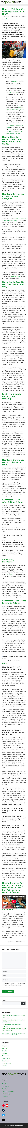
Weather (4, 1066)
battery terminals (13, 92)
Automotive (5, 1046)
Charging (4, 1053)
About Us (5, 1089)
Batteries (4, 1048)
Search (4, 1000)
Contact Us (5, 1086)
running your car (15, 276)
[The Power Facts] (11, 2)
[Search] (23, 1003)
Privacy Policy (6, 1094)
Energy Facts (6, 1058)
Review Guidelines (8, 1091)
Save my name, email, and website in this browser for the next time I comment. (14, 985)
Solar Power (5, 1061)
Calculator (5, 1051)
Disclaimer (5, 1096)
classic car (10, 574)
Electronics (5, 1056)
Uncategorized (6, 1063)
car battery (15, 81)
